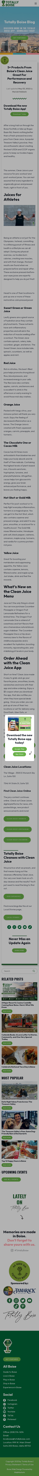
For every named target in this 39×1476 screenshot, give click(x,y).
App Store (19, 754)
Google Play (19, 749)
